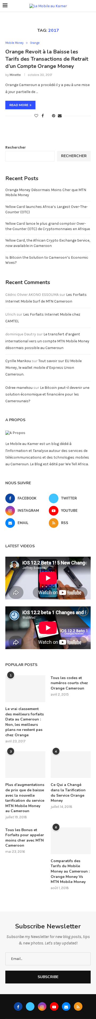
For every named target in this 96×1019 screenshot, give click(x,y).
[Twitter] (30, 1006)
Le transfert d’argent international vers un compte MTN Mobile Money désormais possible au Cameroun (47, 341)
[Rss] (78, 1006)
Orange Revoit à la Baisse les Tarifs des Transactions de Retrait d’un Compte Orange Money (46, 59)
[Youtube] (54, 1006)
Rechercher (15, 147)
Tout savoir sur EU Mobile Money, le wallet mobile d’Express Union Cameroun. (43, 368)
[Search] (90, 6)
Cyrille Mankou (18, 361)
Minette (15, 75)
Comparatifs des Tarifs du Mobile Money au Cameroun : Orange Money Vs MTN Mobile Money (70, 871)
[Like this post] (36, 116)
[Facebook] (18, 1006)
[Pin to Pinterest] (53, 116)
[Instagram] (42, 1006)
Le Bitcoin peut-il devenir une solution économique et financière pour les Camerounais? (47, 394)
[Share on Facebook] (43, 116)
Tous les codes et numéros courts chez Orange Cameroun (69, 683)
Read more (18, 105)
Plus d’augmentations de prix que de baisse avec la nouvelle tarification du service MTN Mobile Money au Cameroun (24, 797)
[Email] (66, 1006)
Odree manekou (19, 387)
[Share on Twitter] (47, 116)
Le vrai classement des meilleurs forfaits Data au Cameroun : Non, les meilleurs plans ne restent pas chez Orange (24, 722)
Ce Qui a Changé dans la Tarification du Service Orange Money (68, 792)
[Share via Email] (60, 116)
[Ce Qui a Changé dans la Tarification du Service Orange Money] (71, 764)
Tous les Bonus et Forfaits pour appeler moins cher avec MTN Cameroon (24, 837)
